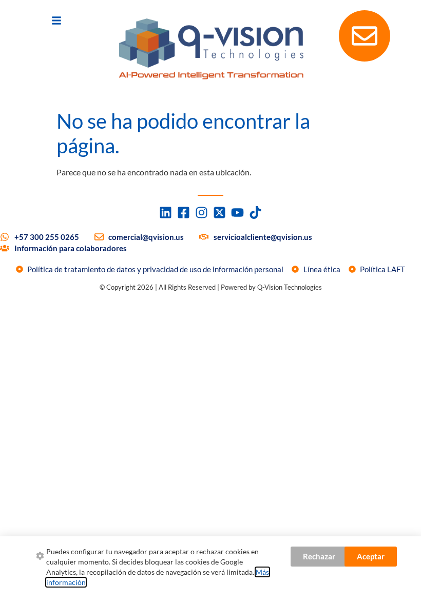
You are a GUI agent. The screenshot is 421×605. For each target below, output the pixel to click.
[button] (56, 20)
